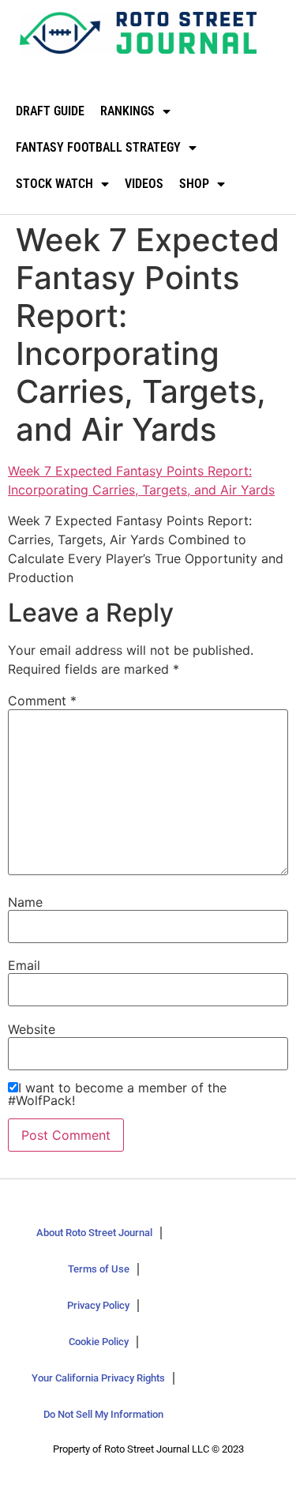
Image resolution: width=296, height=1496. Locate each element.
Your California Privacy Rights (98, 1378)
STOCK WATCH (54, 183)
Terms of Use (98, 1269)
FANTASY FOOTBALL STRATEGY (98, 147)
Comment (42, 700)
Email (24, 965)
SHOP (194, 183)
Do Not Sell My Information (103, 1414)
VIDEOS (144, 183)
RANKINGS (127, 110)
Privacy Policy (98, 1305)
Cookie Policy (99, 1342)
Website (31, 1029)
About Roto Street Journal (94, 1233)
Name (25, 902)
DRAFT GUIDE (50, 110)
